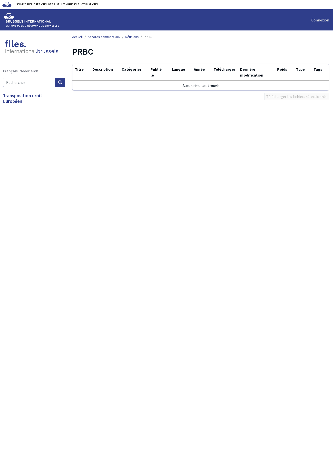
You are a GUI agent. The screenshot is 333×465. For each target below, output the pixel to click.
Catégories (132, 69)
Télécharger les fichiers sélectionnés (296, 96)
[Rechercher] (60, 82)
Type (300, 69)
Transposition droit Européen (22, 98)
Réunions (132, 37)
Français (10, 70)
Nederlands (29, 70)
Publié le (156, 72)
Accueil (77, 37)
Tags (317, 69)
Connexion (320, 20)
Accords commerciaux (104, 37)
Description (102, 69)
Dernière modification (251, 72)
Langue (178, 69)
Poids (282, 69)
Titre (79, 69)
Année (199, 69)
